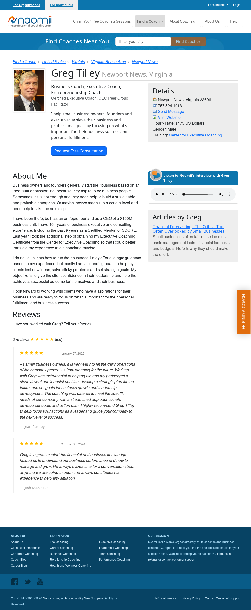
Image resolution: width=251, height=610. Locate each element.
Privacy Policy (190, 598)
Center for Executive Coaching (195, 135)
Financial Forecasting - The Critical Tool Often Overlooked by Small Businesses (188, 229)
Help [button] (234, 21)
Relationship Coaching (65, 559)
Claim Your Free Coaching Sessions (102, 21)
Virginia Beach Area (108, 61)
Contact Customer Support (222, 598)
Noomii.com (51, 598)
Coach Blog (18, 559)
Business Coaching (63, 553)
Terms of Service (165, 598)
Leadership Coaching (113, 547)
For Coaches (217, 4)
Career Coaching (61, 547)
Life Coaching (59, 542)
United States (54, 61)
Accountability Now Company (83, 598)
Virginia (78, 61)
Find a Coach (24, 61)
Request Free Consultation (78, 151)
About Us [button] (213, 21)
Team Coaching (109, 553)
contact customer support (178, 559)
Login (237, 4)
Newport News (145, 61)
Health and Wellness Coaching (70, 565)
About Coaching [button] (183, 21)
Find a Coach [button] (149, 21)
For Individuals (61, 4)
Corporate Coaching (24, 553)
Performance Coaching (114, 559)
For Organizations (26, 4)
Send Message (171, 111)
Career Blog (19, 565)
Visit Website (169, 117)
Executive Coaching (112, 542)
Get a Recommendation (26, 547)
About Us (17, 542)
